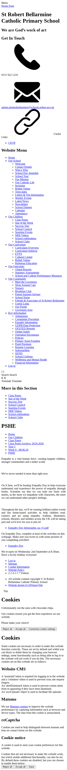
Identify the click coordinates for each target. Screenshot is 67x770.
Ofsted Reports (23, 269)
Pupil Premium (23, 344)
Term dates (21, 191)
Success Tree (22, 225)
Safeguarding (22, 350)
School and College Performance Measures (38, 275)
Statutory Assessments (27, 272)
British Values (22, 188)
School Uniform (24, 356)
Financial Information (26, 362)
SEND (19, 353)
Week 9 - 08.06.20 (18, 449)
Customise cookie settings (42, 629)
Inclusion (20, 185)
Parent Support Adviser (27, 294)
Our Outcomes (16, 266)
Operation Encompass (27, 334)
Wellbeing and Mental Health (31, 359)
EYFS (18, 253)
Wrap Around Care (25, 285)
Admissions (21, 316)
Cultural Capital (23, 257)
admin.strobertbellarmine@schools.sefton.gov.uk (27, 107)
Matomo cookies (19, 706)
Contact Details (23, 166)
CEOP (11, 142)
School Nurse (22, 297)
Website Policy (16, 569)
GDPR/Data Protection (27, 325)
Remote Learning (24, 347)
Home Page (7, 5)
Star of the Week (24, 222)
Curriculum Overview (27, 247)
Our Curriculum (17, 244)
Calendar (20, 210)
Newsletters (21, 204)
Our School (14, 160)
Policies (19, 337)
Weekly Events (23, 198)
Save (31, 767)
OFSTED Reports (25, 328)
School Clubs (22, 241)
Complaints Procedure (27, 319)
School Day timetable (26, 173)
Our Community (17, 278)
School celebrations (25, 238)
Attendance (21, 213)
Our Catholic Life (24, 182)
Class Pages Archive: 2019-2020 (26, 443)
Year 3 (11, 446)
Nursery (19, 288)
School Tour (22, 176)
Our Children (15, 216)
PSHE (11, 452)
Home (11, 157)
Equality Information (26, 322)
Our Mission (22, 179)
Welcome (20, 163)
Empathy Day (15, 545)
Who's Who (21, 170)
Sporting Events (23, 232)
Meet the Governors (26, 281)
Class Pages (21, 219)
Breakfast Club (23, 291)
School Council (23, 229)
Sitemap (12, 563)
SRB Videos (22, 235)
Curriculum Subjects (26, 250)
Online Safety (22, 331)
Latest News (22, 201)
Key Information (17, 313)
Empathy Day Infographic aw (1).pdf (28, 527)
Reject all (7, 629)
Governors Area (23, 309)
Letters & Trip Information (29, 194)
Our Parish (21, 306)
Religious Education (26, 263)
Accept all (20, 629)
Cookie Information (19, 566)
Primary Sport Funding (27, 340)
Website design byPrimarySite (25, 585)
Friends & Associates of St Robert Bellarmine (39, 300)
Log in (11, 365)
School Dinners (23, 207)
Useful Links (22, 303)
